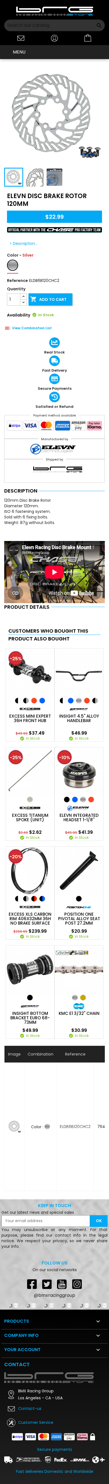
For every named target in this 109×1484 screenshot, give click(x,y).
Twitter (47, 1284)
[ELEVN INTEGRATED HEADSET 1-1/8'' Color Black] (66, 799)
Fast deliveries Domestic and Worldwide (54, 1471)
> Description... (23, 243)
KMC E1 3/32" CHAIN (79, 1013)
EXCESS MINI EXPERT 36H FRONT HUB (30, 718)
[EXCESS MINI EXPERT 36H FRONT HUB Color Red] (34, 700)
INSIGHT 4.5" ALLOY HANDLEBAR (79, 718)
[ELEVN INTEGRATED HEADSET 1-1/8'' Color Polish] (83, 799)
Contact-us (29, 1408)
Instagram (77, 1284)
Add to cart (48, 299)
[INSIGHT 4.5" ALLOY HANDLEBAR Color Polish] (78, 700)
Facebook (32, 1284)
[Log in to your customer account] (54, 38)
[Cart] (88, 38)
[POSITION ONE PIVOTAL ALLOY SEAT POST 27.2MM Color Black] (78, 898)
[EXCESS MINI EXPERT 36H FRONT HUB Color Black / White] (18, 700)
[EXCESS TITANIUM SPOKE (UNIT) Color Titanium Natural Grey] (30, 799)
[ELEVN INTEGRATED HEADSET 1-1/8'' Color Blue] (75, 799)
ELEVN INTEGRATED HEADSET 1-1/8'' (79, 817)
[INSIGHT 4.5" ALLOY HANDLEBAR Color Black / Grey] (95, 700)
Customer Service (35, 1422)
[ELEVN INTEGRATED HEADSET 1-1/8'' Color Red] (91, 799)
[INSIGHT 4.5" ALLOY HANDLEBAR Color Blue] (70, 700)
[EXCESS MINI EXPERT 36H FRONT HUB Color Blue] (42, 700)
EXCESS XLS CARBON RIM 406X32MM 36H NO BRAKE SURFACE (30, 918)
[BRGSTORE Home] (54, 11)
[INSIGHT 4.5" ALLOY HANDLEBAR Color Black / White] (62, 700)
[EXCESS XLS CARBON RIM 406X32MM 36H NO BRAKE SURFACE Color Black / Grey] (26, 898)
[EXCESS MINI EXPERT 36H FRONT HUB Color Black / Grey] (26, 700)
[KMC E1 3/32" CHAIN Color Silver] (75, 997)
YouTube (62, 1284)
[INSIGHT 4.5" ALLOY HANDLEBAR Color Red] (87, 700)
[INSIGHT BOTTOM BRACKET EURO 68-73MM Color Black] (30, 997)
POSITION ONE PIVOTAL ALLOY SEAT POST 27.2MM (79, 918)
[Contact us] (21, 38)
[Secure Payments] (54, 427)
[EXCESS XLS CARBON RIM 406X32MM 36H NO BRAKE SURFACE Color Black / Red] (34, 898)
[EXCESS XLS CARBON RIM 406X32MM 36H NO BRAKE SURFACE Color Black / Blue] (42, 898)
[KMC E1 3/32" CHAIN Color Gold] (83, 997)
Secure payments (54, 1449)
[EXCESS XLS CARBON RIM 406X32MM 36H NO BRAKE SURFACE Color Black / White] (18, 898)
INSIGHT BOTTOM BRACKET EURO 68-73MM (30, 1018)
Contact (17, 1364)
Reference (17, 280)
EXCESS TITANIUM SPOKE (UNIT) (30, 817)
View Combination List (32, 328)
